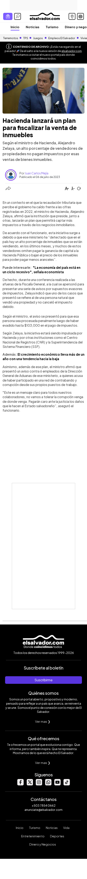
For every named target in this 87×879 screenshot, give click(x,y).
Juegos (38, 38)
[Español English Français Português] (80, 16)
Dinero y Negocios (42, 844)
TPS (25, 38)
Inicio (15, 27)
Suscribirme (43, 680)
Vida (66, 828)
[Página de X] (29, 784)
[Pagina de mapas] (72, 16)
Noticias (32, 27)
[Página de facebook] (20, 784)
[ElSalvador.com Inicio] (45, 16)
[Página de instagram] (38, 784)
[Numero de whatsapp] (48, 784)
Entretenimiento (33, 836)
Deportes (57, 836)
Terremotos (10, 38)
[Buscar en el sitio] (17, 16)
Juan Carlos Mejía (36, 173)
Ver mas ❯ (42, 721)
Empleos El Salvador (61, 38)
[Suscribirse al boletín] (7, 16)
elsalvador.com (71, 51)
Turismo (52, 27)
